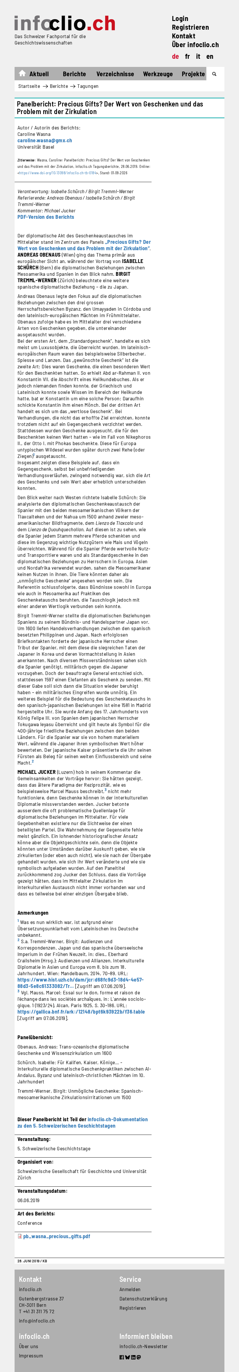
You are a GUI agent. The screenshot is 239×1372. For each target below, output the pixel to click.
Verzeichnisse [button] (115, 73)
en (210, 56)
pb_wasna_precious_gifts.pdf (56, 1236)
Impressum (31, 1355)
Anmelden (130, 1289)
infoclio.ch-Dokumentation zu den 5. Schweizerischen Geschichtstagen (82, 1122)
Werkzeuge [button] (158, 73)
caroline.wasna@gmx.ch (44, 140)
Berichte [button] (74, 73)
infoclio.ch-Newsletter (143, 1346)
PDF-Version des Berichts (45, 217)
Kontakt (183, 35)
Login (180, 18)
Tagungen (88, 86)
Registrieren (190, 27)
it (198, 56)
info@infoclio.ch (37, 1320)
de (175, 56)
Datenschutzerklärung (143, 1298)
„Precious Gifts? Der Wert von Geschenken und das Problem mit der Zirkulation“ (84, 245)
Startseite (25, 74)
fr (187, 56)
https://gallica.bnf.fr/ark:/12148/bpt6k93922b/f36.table (81, 1011)
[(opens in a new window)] (121, 1358)
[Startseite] (65, 23)
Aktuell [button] (39, 73)
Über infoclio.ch (195, 44)
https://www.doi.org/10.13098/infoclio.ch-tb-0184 (57, 172)
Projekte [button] (193, 73)
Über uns (28, 1346)
